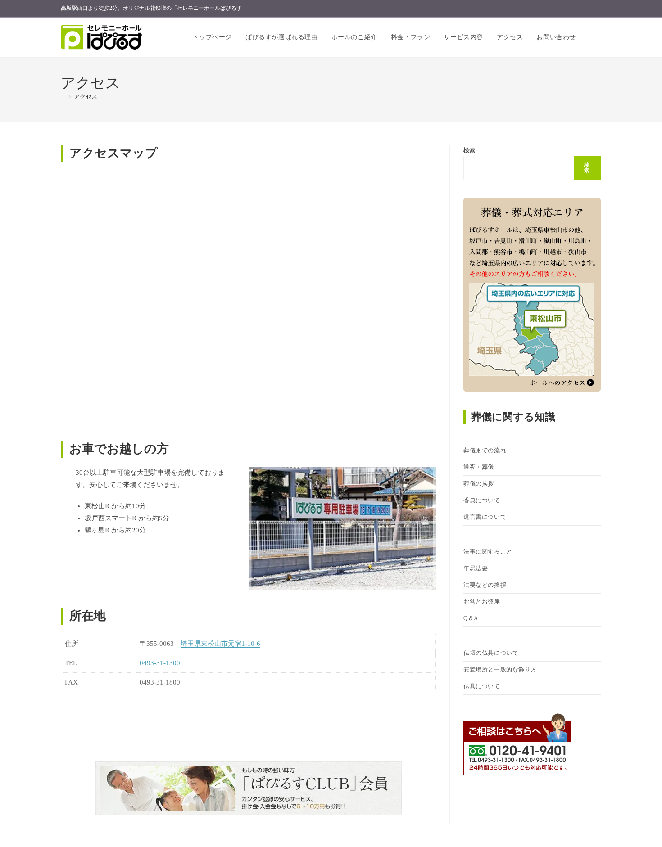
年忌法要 (475, 568)
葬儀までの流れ (484, 450)
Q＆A (470, 618)
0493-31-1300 (160, 663)
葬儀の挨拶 (478, 483)
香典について (481, 500)
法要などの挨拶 (484, 584)
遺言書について (484, 517)
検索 (469, 150)
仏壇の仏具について (490, 652)
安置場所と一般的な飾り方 (500, 669)
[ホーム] (63, 96)
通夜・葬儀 (478, 467)
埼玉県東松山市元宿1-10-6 (220, 643)
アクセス (85, 96)
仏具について (481, 686)
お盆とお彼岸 (481, 601)
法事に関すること (487, 551)
